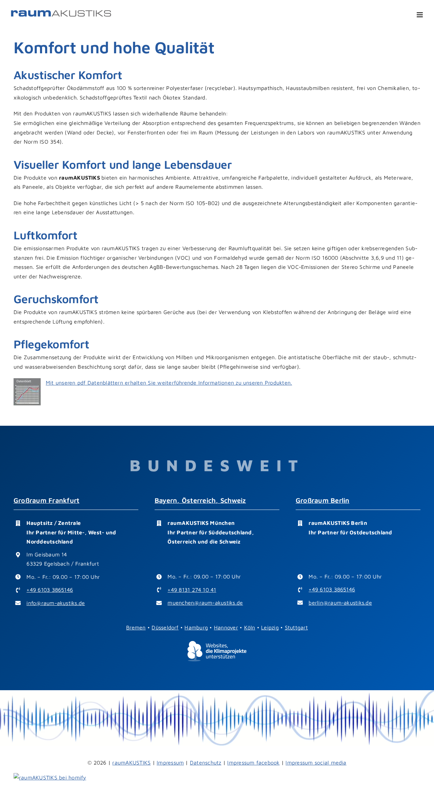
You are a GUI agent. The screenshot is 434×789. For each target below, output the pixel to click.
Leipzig (270, 627)
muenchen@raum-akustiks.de (205, 603)
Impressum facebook (253, 762)
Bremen (135, 627)
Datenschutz (205, 762)
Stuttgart (296, 627)
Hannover (226, 627)
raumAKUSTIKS (131, 762)
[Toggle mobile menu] (420, 14)
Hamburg (196, 627)
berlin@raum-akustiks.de (340, 603)
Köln (249, 627)
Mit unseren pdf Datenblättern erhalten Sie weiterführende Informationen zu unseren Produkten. (169, 383)
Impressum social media (315, 762)
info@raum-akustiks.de (55, 603)
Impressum (170, 762)
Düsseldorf (165, 627)
